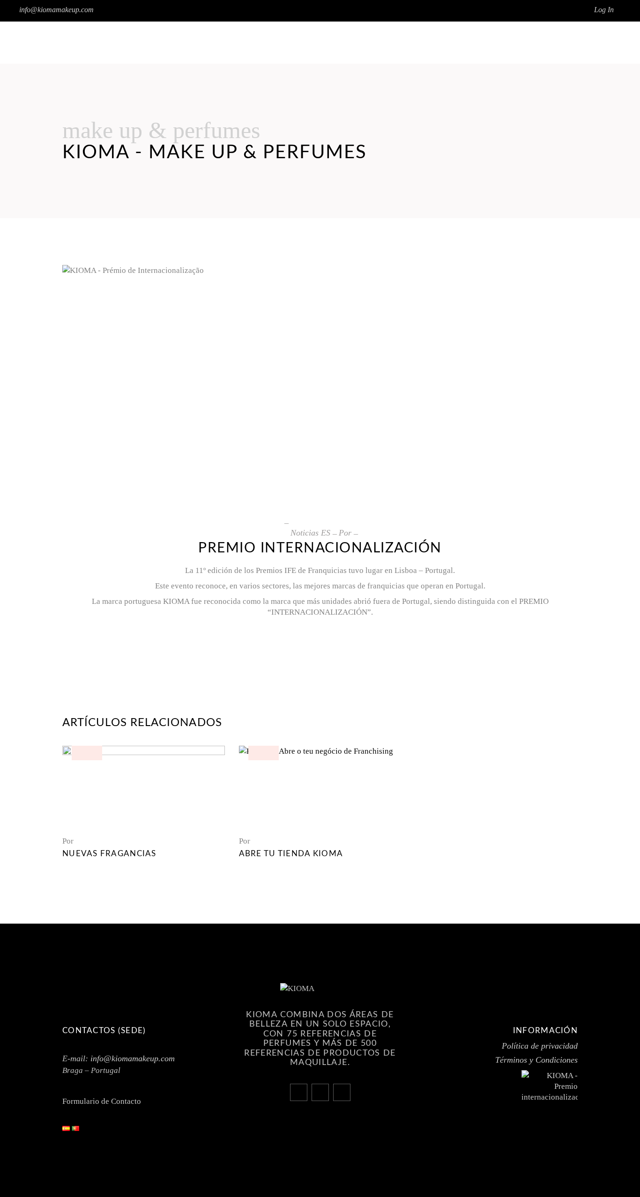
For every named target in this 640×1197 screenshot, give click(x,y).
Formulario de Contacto (101, 1101)
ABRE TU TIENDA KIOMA (291, 854)
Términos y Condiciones (536, 1060)
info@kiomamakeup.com (56, 10)
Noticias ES (310, 532)
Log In (604, 10)
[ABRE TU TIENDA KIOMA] (320, 786)
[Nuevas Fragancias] (143, 786)
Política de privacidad (540, 1045)
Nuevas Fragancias (109, 854)
